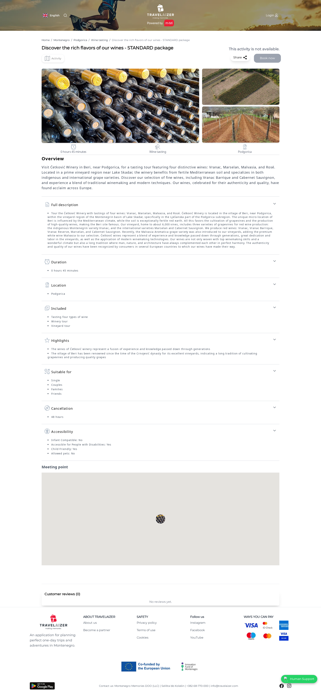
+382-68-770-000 (197, 686)
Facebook (197, 630)
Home (46, 40)
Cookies (142, 637)
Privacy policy (147, 622)
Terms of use (146, 630)
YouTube (196, 637)
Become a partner (96, 630)
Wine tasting (99, 40)
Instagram (197, 622)
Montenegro (62, 40)
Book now (267, 58)
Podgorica (80, 40)
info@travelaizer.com (224, 686)
